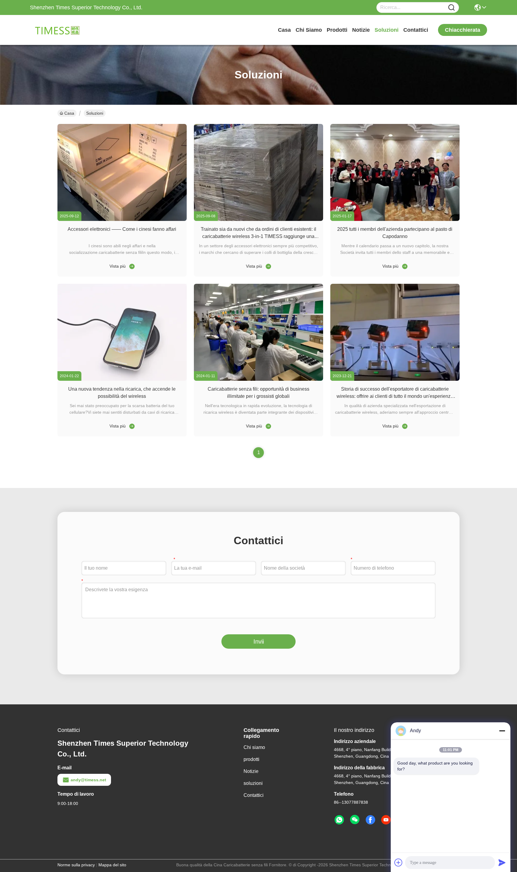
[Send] (502, 862)
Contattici (415, 30)
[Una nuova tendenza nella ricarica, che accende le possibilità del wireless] (122, 379)
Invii (258, 641)
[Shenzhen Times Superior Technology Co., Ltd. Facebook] (370, 820)
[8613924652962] (339, 820)
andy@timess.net (88, 779)
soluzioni (387, 30)
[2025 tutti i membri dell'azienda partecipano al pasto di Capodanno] (395, 219)
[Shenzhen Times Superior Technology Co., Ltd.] (63, 30)
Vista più (118, 266)
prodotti (337, 30)
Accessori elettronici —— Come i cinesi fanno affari (122, 229)
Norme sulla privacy (76, 864)
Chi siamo (309, 30)
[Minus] (502, 730)
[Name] (451, 7)
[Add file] (398, 862)
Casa (284, 30)
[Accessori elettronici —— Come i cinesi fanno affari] (122, 219)
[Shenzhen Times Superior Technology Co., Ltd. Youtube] (386, 820)
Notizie (361, 30)
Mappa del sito (112, 864)
